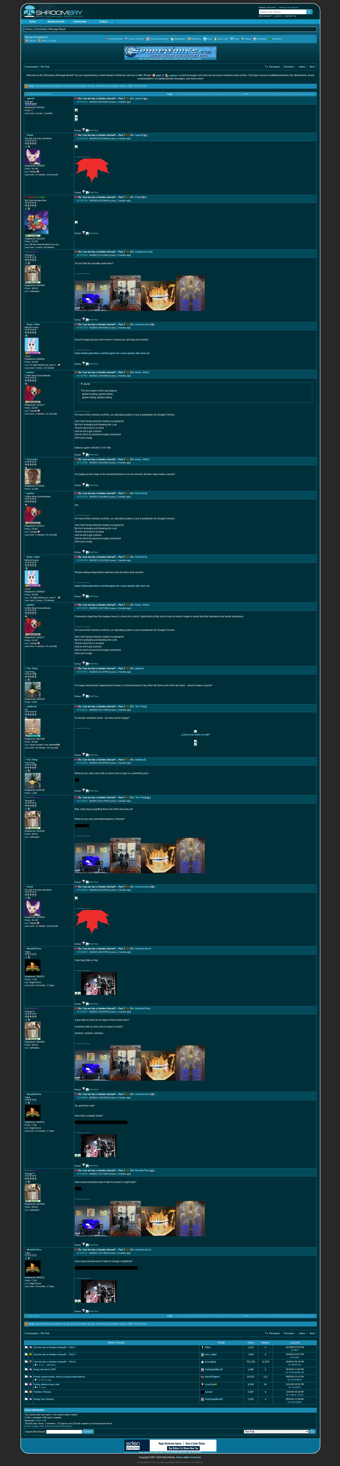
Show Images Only (35, 1426)
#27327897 (82, 608)
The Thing (140, 706)
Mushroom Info (56, 21)
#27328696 (82, 1097)
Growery (277, 39)
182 (293, 94)
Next (312, 66)
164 (197, 94)
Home (32, 21)
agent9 (139, 135)
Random (262, 39)
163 (192, 94)
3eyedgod (210, 1361)
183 (298, 94)
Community (79, 21)
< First (177, 94)
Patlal (138, 197)
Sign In (32, 40)
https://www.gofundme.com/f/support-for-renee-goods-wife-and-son (112, 353)
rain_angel (211, 1354)
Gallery (103, 21)
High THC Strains (137, 86)
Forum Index (116, 39)
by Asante (294, 1357)
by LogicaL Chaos (294, 1394)
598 (48, 1365)
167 (213, 94)
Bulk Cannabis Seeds (83, 86)
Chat (236, 39)
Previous (288, 66)
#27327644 (82, 255)
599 (52, 1365)
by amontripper (295, 1379)
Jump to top (33, 1316)
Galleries (196, 39)
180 (282, 94)
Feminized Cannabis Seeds (111, 86)
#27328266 (82, 801)
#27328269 (82, 890)
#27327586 (82, 200)
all (49, 1380)
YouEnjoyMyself (214, 1369)
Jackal (208, 1392)
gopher (139, 98)
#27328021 (82, 710)
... (45, 1365)
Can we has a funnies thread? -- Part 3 (54, 1361)
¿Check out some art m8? (195, 734)
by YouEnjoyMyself (295, 1372)
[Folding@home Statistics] (33, 357)
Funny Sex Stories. (44, 1399)
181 (288, 94)
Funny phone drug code (46, 1384)
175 (256, 94)
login (158, 75)
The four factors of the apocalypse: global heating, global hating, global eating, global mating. (99, 391)
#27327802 (82, 376)
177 (266, 94)
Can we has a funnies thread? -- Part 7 (54, 1347)
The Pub (44, 66)
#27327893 (82, 560)
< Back (185, 94)
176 (261, 94)
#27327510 (82, 102)
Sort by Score (52, 1426)
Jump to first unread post (39, 94)
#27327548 (82, 138)
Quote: (87, 384)
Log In (278, 16)
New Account (265, 16)
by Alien (294, 1350)
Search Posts (136, 39)
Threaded (274, 66)
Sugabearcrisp (143, 251)
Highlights (179, 39)
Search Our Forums (288, 7)
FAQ (209, 39)
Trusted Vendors (159, 39)
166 (208, 94)
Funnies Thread (42, 1392)
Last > (313, 94)
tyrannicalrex (142, 324)
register (173, 75)
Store (248, 39)
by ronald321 (295, 1387)
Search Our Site (267, 7)
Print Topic (66, 1426)
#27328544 (82, 1011)
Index (302, 66)
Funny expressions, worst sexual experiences (59, 1376)
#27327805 (82, 462)
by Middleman (294, 1364)
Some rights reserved (188, 1457)
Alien (208, 1347)
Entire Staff (41, 1420)
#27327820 (82, 496)
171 (235, 94)
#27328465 (82, 952)
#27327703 (82, 327)
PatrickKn (140, 493)
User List (223, 39)
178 (272, 94)
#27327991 (82, 672)
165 (203, 94)
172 (240, 94)
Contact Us (290, 16)
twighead (140, 759)
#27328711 (82, 1253)
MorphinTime (142, 1008)
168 (219, 94)
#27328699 (82, 1174)
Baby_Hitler (142, 372)
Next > (305, 94)
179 (277, 94)
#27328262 (82, 763)
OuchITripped (212, 1376)
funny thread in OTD (44, 1369)
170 (229, 94)
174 (250, 94)
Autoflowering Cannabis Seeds (52, 86)
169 (224, 94)
